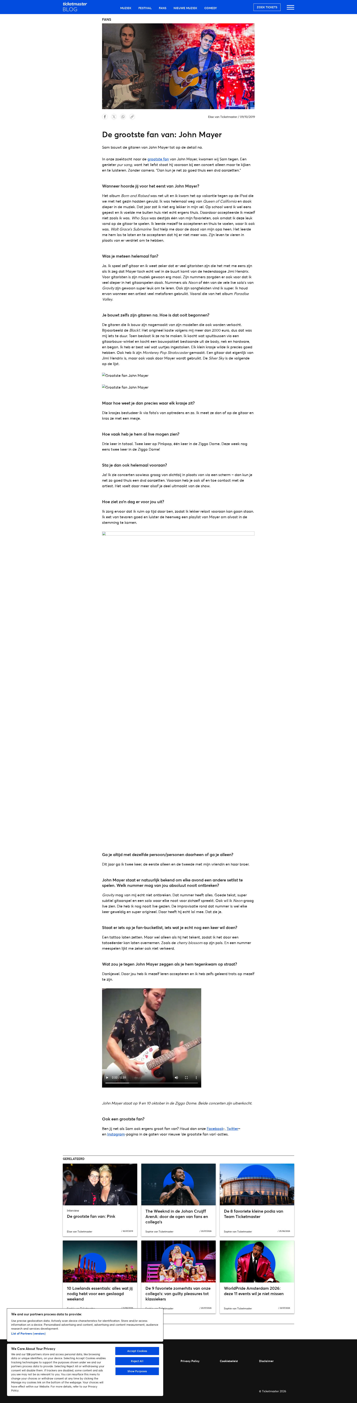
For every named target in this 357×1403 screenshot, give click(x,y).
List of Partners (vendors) (28, 1333)
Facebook (215, 1128)
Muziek (125, 8)
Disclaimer (266, 1361)
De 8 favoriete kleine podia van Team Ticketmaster (253, 1213)
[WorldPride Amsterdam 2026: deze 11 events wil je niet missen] (257, 1261)
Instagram (116, 1134)
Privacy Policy (190, 1361)
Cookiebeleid (229, 1361)
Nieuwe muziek (185, 8)
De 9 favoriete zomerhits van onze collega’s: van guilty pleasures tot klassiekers (178, 1293)
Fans (162, 8)
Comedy (210, 8)
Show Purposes (137, 1371)
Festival (145, 8)
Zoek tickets (267, 7)
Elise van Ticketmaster (222, 117)
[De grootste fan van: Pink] (100, 1184)
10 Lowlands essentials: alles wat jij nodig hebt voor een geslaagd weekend (100, 1293)
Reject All (137, 1361)
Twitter (232, 1128)
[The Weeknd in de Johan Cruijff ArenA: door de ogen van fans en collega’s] (178, 1184)
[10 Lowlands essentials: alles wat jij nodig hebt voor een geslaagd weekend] (100, 1261)
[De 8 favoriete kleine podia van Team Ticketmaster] (257, 1184)
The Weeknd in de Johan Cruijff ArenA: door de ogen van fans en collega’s (176, 1216)
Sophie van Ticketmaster (159, 1231)
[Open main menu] (290, 9)
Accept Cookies (137, 1351)
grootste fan (158, 158)
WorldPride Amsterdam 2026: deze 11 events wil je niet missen (254, 1290)
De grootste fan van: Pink (91, 1216)
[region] (85, 1352)
